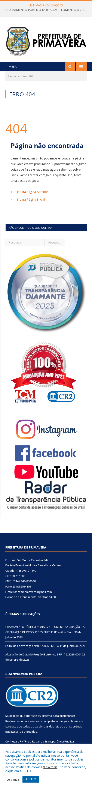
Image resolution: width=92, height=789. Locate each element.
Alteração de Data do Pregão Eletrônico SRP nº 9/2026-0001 (43, 654)
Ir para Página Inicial (31, 199)
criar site (31, 716)
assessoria (35, 721)
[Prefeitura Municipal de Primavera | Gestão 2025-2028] (46, 40)
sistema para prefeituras (58, 716)
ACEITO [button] (30, 779)
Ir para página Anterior (32, 192)
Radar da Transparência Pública (53, 741)
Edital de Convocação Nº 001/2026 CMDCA (32, 646)
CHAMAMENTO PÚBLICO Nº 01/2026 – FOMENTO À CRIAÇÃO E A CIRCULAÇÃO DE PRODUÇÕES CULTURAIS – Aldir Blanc (47, 10)
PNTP (23, 741)
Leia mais (50, 767)
